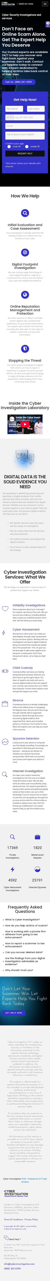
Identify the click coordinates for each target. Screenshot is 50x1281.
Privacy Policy (31, 1220)
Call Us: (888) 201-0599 (18, 82)
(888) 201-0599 (26, 4)
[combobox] (9, 117)
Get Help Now (13, 1013)
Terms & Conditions (14, 1220)
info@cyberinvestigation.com (19, 1264)
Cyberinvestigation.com (15, 1229)
